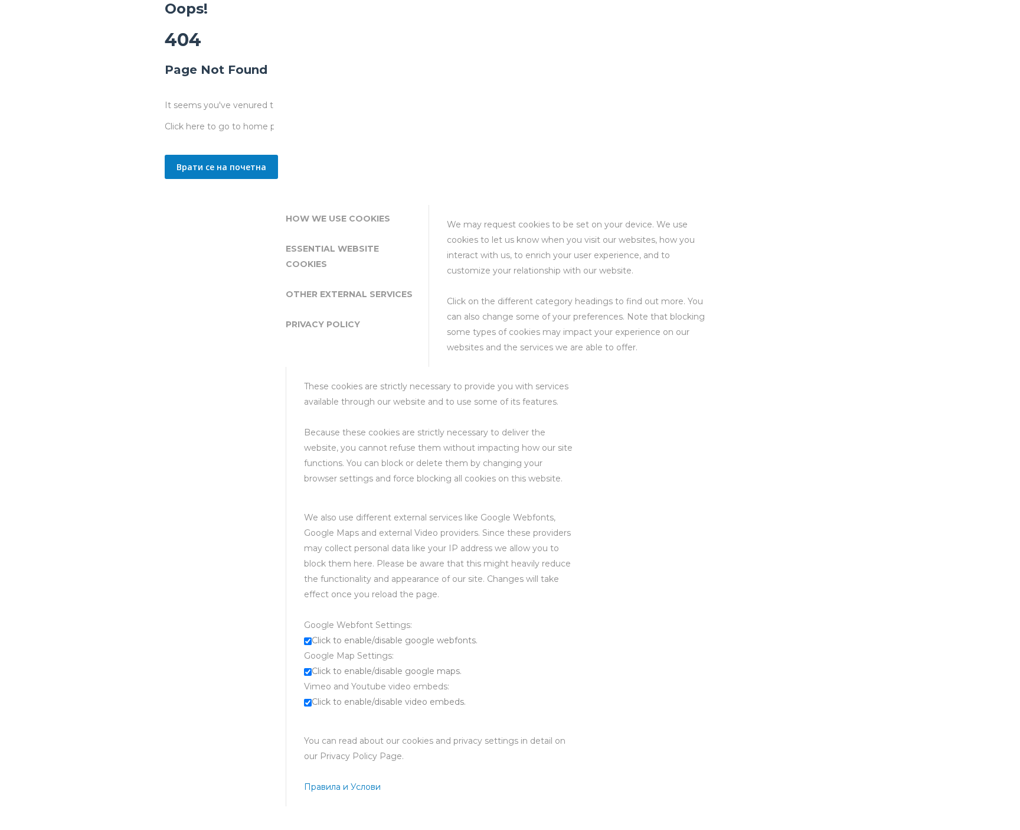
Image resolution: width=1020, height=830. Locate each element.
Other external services (349, 294)
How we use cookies (338, 218)
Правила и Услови (342, 787)
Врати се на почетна (221, 166)
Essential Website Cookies (332, 256)
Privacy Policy (323, 324)
